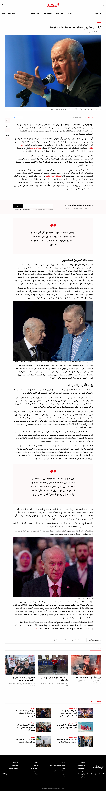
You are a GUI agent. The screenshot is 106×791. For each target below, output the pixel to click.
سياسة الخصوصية (13, 771)
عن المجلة (15, 762)
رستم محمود (90, 117)
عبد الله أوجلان (35, 148)
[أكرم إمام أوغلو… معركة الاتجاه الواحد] (86, 665)
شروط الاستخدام (13, 768)
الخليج (63, 762)
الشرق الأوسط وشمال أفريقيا (57, 765)
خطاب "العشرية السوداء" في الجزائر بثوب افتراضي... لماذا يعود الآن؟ (25, 727)
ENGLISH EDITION (99, 13)
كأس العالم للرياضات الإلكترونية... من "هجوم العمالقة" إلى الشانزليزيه (68, 713)
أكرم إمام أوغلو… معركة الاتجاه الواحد (88, 678)
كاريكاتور (35, 765)
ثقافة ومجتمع (60, 13)
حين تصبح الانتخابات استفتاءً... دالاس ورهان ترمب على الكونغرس (24, 713)
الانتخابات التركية (74, 640)
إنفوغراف (35, 771)
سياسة (69, 13)
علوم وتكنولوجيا (34, 13)
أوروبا (63, 768)
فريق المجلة (15, 765)
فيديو (36, 762)
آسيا (64, 774)
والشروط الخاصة (22, 209)
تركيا (84, 640)
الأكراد (64, 640)
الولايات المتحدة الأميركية (58, 771)
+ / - (7, 116)
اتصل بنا (16, 774)
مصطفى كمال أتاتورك (53, 176)
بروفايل (83, 777)
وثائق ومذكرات (81, 774)
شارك (7, 135)
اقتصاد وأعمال (47, 13)
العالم (63, 777)
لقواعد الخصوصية (30, 209)
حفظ (7, 126)
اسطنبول (56, 640)
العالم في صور (34, 768)
